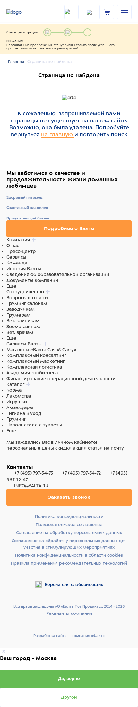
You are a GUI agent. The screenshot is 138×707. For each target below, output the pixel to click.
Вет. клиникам (22, 320)
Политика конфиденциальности (69, 516)
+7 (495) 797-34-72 (81, 473)
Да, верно (69, 678)
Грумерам (18, 315)
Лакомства (18, 395)
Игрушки (16, 401)
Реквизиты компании (69, 613)
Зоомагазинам (23, 326)
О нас (12, 245)
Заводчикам (20, 309)
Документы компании (32, 280)
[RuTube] (10, 460)
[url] (107, 12)
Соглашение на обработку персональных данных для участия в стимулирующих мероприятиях (69, 544)
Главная (16, 62)
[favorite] (89, 12)
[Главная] (22, 12)
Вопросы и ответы (27, 297)
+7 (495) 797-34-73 (33, 473)
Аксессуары (19, 407)
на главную (57, 134)
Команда (16, 262)
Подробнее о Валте (69, 228)
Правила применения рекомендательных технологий (69, 563)
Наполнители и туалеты (34, 424)
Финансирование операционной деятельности (61, 378)
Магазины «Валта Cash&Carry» (41, 349)
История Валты (23, 268)
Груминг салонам (26, 303)
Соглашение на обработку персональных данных (69, 532)
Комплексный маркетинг (35, 361)
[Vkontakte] (25, 460)
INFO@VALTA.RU (30, 485)
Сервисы (16, 257)
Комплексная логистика (34, 367)
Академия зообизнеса (32, 372)
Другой (69, 697)
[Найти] (71, 12)
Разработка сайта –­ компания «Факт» (69, 636)
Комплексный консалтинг (36, 355)
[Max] (18, 460)
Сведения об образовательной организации (57, 274)
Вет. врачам (19, 332)
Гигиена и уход (23, 413)
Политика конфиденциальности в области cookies (69, 555)
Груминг (16, 419)
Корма (14, 390)
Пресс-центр (21, 251)
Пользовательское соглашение (69, 524)
